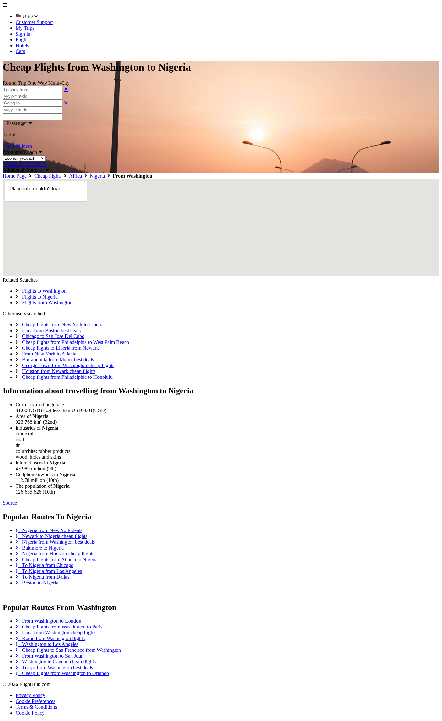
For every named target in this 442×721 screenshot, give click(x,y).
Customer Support (34, 22)
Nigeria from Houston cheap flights (56, 553)
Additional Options (24, 170)
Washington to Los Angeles (48, 644)
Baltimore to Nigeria (41, 548)
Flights (22, 39)
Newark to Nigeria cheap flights (52, 536)
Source (10, 503)
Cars (20, 51)
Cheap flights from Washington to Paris (60, 626)
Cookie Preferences (35, 701)
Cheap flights (47, 176)
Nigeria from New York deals (50, 530)
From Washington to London (49, 621)
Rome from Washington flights (51, 638)
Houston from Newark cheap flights (58, 371)
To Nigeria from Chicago (45, 565)
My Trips (25, 28)
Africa (75, 176)
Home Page (15, 176)
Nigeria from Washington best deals (56, 542)
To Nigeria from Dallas (43, 577)
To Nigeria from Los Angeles (50, 571)
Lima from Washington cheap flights (57, 632)
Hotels (22, 45)
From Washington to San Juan (50, 656)
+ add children (17, 146)
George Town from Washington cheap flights (68, 365)
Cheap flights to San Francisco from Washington (69, 650)
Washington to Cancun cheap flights (57, 661)
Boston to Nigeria (38, 582)
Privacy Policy (30, 695)
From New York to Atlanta (49, 353)
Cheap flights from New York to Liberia (63, 324)
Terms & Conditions (36, 707)
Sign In (23, 34)
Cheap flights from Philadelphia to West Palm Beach (75, 342)
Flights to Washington (44, 291)
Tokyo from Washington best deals (55, 667)
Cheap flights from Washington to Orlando (63, 673)
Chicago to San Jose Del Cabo (53, 336)
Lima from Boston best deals (51, 330)
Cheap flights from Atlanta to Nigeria (58, 559)
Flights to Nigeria (40, 297)
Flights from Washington (47, 302)
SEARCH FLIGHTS (25, 164)
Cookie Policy (30, 713)
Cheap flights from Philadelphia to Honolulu (67, 377)
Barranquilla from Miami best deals (58, 359)
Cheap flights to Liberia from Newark (60, 348)
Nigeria (97, 176)
